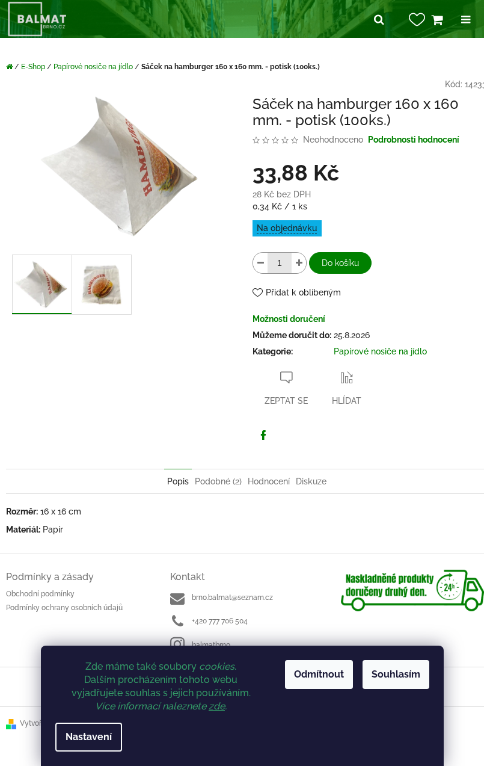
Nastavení (89, 737)
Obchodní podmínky (40, 594)
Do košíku (340, 263)
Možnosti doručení (289, 319)
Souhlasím (396, 674)
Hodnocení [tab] (269, 481)
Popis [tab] (178, 481)
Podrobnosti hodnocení (413, 139)
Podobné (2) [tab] (218, 481)
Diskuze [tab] (311, 481)
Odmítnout (319, 674)
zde (217, 706)
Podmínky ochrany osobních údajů (64, 608)
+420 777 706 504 (220, 621)
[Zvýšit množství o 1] (299, 263)
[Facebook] (263, 435)
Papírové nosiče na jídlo (380, 351)
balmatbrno (211, 645)
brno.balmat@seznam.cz (232, 597)
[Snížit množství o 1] (260, 263)
